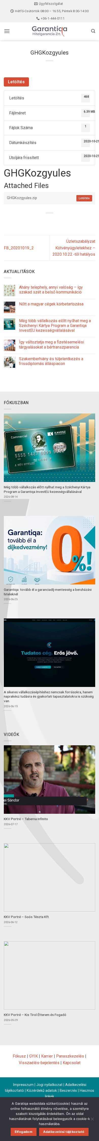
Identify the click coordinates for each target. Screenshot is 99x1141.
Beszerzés (68, 1090)
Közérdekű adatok (42, 1090)
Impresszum (23, 1085)
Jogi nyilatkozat (49, 1085)
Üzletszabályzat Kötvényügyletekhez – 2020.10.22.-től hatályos (74, 248)
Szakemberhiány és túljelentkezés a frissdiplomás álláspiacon (51, 361)
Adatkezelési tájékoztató (63, 1132)
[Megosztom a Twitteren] (49, 221)
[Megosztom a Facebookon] (40, 221)
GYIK (33, 1056)
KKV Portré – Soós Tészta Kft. (27, 917)
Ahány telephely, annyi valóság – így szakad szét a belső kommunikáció (51, 290)
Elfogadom (23, 1132)
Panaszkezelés (70, 1056)
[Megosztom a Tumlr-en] (68, 221)
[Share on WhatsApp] (31, 221)
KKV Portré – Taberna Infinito (26, 819)
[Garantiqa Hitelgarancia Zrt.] (49, 31)
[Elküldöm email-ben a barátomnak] (59, 221)
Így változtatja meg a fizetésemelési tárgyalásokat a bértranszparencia (51, 344)
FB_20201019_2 (19, 248)
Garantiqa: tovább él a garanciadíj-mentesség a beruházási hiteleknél (48, 591)
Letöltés (16, 81)
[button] (7, 31)
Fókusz (19, 1056)
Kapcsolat (71, 1062)
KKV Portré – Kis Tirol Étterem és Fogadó (35, 1015)
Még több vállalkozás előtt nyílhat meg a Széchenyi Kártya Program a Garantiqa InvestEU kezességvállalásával (55, 325)
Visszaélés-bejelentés (39, 1062)
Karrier (47, 1056)
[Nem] (92, 1120)
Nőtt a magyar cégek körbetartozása (51, 304)
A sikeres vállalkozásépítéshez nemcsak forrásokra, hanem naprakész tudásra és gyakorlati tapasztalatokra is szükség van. (49, 696)
